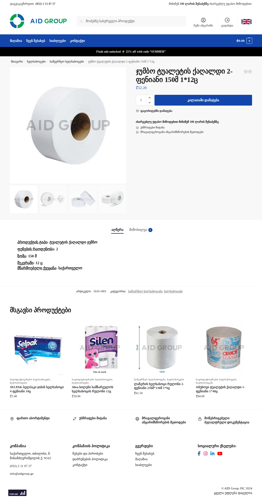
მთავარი (17, 61)
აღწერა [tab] (117, 229)
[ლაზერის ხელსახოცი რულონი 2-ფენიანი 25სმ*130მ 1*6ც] (246, 72)
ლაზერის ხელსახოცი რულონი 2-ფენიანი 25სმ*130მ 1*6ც (159, 386)
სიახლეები (143, 465)
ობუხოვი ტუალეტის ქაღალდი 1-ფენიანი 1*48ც (220, 389)
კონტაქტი (79, 465)
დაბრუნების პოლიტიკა (90, 459)
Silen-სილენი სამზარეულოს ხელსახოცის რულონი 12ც (92, 389)
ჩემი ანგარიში (203, 25)
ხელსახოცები (36, 61)
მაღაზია (141, 459)
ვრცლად (100, 405)
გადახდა (227, 25)
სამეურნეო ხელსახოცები (67, 61)
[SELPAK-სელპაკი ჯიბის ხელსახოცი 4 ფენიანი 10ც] (38, 348)
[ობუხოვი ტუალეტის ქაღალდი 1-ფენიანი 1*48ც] (224, 348)
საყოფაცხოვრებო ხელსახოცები (30, 379)
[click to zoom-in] (68, 125)
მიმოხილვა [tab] (140, 229)
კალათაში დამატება (203, 100)
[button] (244, 41)
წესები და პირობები (87, 453)
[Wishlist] (59, 326)
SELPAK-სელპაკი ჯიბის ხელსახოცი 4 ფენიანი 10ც (37, 389)
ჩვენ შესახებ (144, 453)
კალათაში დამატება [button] (38, 405)
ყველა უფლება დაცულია (233, 493)
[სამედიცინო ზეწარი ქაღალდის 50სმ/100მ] (250, 72)
